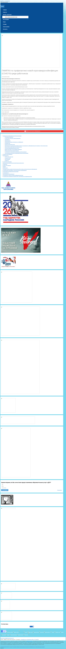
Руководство (7, 143)
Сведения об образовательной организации (12, 135)
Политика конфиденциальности (7, 638)
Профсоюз (5, 164)
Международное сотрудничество (12, 150)
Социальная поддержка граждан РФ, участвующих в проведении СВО (17, 176)
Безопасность (6, 155)
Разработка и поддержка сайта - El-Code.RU (30, 639)
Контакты (5, 29)
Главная (5, 9)
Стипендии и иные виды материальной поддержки (16, 151)
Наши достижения (7, 165)
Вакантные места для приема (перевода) (13, 149)
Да (2, 484)
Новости (5, 12)
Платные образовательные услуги (12, 148)
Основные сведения (9, 137)
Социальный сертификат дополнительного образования (15, 170)
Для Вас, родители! (7, 14)
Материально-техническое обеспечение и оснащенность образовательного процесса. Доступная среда (26, 145)
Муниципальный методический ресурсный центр (13, 163)
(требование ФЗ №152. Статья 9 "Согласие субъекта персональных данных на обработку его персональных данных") (22, 646)
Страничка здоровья (7, 161)
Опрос (4, 21)
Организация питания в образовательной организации (16, 153)
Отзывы (4, 24)
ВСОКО (4, 166)
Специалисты (6, 172)
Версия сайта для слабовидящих (33, 131)
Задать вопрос (6, 26)
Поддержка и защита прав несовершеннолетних (13, 175)
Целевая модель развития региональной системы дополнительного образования (20, 169)
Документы (7, 139)
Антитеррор (7, 159)
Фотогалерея (6, 19)
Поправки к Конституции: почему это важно (10, 127)
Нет (3, 486)
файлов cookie (29, 641)
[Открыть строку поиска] (1, 3)
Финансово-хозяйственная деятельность (13, 147)
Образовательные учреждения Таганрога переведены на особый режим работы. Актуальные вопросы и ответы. (23, 126)
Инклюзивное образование (8, 174)
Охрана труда (8, 158)
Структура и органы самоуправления (12, 138)
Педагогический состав (10, 144)
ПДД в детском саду (9, 156)
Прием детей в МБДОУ (7, 154)
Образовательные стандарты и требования (14, 142)
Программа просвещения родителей (10, 171)
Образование (7, 140)
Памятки (7, 160)
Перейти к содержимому (5, 0)
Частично (4, 487)
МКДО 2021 (5, 167)
